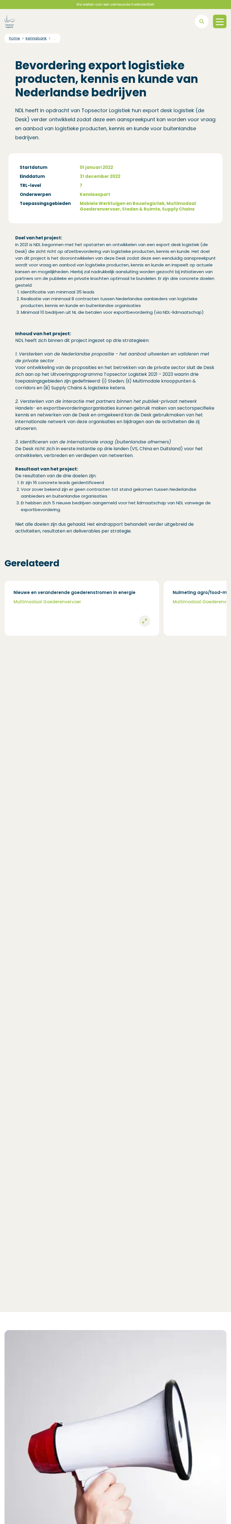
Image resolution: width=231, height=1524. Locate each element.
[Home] (10, 21)
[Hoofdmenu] (219, 21)
